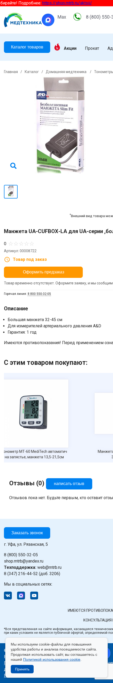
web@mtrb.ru (32, 567)
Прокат (92, 48)
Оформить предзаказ (43, 272)
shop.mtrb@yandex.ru (23, 561)
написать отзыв (69, 483)
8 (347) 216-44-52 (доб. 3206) (32, 573)
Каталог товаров (27, 47)
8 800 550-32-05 (39, 294)
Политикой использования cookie (51, 659)
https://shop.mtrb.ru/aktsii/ (64, 3)
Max (62, 17)
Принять (22, 669)
